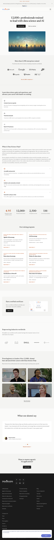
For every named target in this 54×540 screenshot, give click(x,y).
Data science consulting (24, 493)
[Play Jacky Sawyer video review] (40, 390)
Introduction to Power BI (7, 498)
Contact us (4, 526)
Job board (21, 498)
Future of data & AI (41, 491)
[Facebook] (16, 479)
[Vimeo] (23, 483)
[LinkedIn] (20, 479)
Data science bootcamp (7, 493)
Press (3, 518)
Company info (5, 513)
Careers (3, 523)
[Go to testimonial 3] (27, 444)
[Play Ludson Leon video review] (40, 375)
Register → (24, 5)
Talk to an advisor (32, 26)
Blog (38, 488)
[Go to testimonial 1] (25, 444)
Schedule (4, 508)
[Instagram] (16, 483)
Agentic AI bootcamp (6, 491)
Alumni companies (23, 491)
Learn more (27, 467)
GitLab (38, 498)
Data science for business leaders (9, 501)
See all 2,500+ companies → (27, 79)
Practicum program (6, 503)
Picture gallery (5, 521)
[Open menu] (50, 9)
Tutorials (38, 493)
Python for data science (7, 496)
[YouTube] (20, 483)
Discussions (39, 496)
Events (38, 501)
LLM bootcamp (5, 488)
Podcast (38, 508)
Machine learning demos (42, 503)
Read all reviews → (27, 446)
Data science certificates (7, 506)
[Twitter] (23, 479)
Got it (46, 535)
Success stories (40, 506)
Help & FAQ (4, 528)
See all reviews (27, 401)
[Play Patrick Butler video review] (14, 375)
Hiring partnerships (23, 496)
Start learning (21, 26)
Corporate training (23, 488)
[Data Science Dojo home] (7, 481)
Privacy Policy (46, 531)
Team (3, 516)
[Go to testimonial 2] (26, 444)
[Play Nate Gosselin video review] (14, 390)
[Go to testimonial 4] (28, 444)
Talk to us (9, 310)
